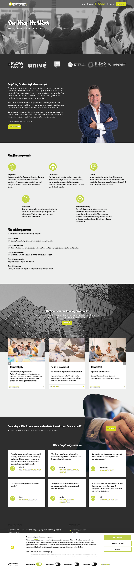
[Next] (124, 64)
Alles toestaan (118, 537)
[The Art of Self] (107, 350)
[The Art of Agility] (26, 350)
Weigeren (117, 549)
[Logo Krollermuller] (57, 64)
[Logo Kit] (77, 64)
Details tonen (105, 564)
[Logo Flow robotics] (17, 64)
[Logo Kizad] (96, 64)
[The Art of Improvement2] (67, 350)
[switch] (58, 564)
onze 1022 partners (37, 540)
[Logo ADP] (116, 64)
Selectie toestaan (118, 543)
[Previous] (9, 64)
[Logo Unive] (37, 64)
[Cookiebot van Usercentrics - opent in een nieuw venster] (12, 564)
